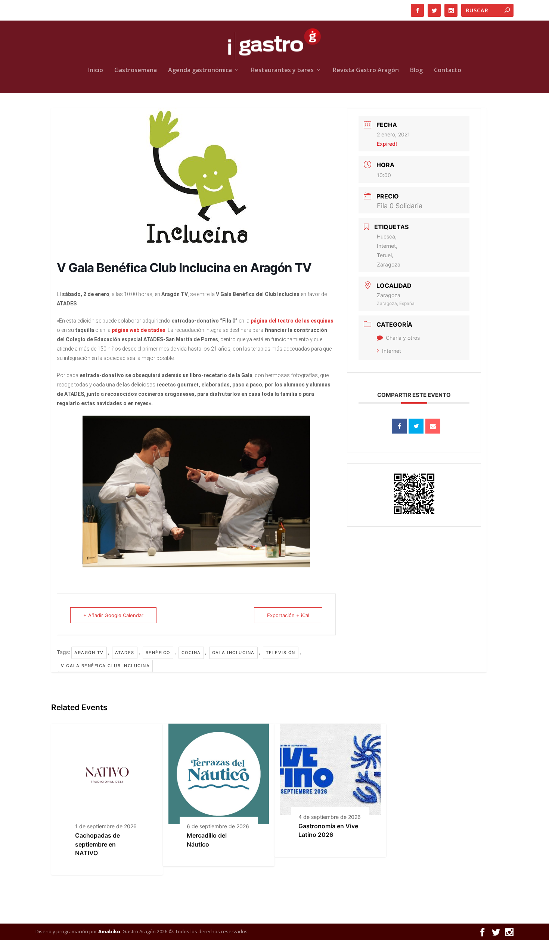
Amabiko (109, 931)
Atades (124, 652)
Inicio (95, 70)
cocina (191, 652)
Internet (391, 351)
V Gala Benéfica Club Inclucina (105, 665)
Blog (416, 70)
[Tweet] (416, 426)
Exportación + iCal (288, 615)
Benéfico (158, 652)
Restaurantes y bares (282, 70)
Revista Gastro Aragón (366, 70)
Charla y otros (403, 338)
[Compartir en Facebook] (399, 426)
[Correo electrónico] (432, 426)
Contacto (447, 70)
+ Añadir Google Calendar (113, 615)
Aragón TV (89, 652)
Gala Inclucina (233, 652)
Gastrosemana (135, 70)
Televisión (280, 652)
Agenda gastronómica (200, 70)
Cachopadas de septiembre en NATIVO (97, 844)
